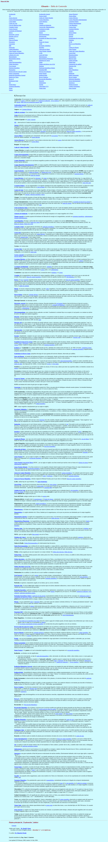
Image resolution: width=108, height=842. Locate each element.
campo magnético (83, 632)
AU (10, 16)
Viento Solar (42, 88)
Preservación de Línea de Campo (18, 71)
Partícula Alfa (72, 66)
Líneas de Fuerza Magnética (16, 53)
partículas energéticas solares (27, 593)
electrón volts (76, 337)
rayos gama (55, 364)
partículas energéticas (48, 226)
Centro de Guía (13, 23)
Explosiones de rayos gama (76, 38)
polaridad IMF (48, 487)
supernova (81, 537)
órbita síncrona (55, 518)
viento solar (33, 252)
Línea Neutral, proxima (15, 51)
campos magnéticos (67, 473)
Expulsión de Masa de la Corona (47, 38)
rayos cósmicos (55, 100)
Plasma (71, 68)
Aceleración (12, 14)
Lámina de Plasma (74, 47)
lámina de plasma (18, 224)
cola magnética (70, 277)
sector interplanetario (68, 615)
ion (22, 280)
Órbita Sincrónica (13, 64)
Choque (41, 23)
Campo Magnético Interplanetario (78, 19)
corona (61, 272)
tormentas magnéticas (78, 216)
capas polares (53, 484)
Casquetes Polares (73, 21)
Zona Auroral (72, 88)
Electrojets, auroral (14, 34)
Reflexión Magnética (74, 79)
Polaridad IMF (43, 70)
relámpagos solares (85, 596)
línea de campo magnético (73, 280)
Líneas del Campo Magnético (77, 51)
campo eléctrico (41, 234)
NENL (11, 60)
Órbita (40, 62)
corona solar (40, 486)
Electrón (71, 34)
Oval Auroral (12, 66)
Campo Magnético (44, 19)
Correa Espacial (13, 29)
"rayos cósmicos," (74, 662)
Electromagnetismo (44, 34)
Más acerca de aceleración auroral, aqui (31, 102)
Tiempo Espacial (73, 84)
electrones (43, 131)
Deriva (11, 32)
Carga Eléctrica (43, 21)
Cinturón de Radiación (45, 25)
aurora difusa (35, 141)
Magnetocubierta (73, 55)
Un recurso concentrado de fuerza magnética (31, 624)
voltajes (81, 260)
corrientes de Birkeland (58, 305)
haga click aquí (87, 182)
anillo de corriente (24, 286)
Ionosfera (41, 47)
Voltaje (11, 90)
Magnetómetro (13, 57)
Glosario (14, 825)
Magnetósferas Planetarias (46, 58)
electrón (26, 280)
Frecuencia (12, 42)
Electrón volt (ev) (13, 36)
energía (18, 102)
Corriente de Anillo (44, 29)
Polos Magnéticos (73, 70)
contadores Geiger (86, 347)
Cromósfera (42, 31)
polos (47, 288)
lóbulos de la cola (46, 172)
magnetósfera (67, 275)
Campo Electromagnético (15, 19)
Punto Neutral (42, 73)
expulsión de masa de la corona (81, 202)
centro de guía (70, 719)
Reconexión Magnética (45, 79)
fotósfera (54, 272)
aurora (23, 100)
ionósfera (49, 266)
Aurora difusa (72, 16)
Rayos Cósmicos (43, 77)
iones (45, 178)
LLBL (41, 53)
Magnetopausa (43, 57)
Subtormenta (42, 82)
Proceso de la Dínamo (45, 71)
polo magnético (84, 577)
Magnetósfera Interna (14, 58)
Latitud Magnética (14, 49)
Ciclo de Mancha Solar (15, 25)
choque (16, 345)
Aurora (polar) (43, 16)
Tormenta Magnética (14, 86)
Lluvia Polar (72, 53)
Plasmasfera (12, 70)
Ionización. (12, 47)
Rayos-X (11, 79)
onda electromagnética (66, 361)
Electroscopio (42, 36)
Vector (10, 88)
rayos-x (49, 364)
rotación (27, 194)
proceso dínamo (18, 256)
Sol (10, 82)
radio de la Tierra (35, 222)
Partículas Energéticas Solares (47, 68)
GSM (40, 44)
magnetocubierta (79, 174)
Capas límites (12, 21)
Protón (70, 71)
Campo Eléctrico (73, 18)
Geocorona (12, 44)
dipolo (87, 521)
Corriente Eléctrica (74, 29)
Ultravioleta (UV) (44, 86)
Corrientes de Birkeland (15, 31)
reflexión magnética (35, 194)
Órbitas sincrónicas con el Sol (47, 64)
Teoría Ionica (12, 84)
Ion (70, 45)
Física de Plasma (13, 40)
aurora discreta (36, 137)
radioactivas (87, 660)
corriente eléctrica (33, 294)
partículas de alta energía (38, 596)
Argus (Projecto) (73, 14)
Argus (16, 115)
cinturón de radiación (44, 100)
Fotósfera (71, 40)
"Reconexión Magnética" (30, 704)
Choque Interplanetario (75, 23)
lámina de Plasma (33, 172)
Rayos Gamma (73, 77)
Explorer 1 (12, 38)
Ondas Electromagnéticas (31, 543)
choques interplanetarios (20, 218)
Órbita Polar (72, 62)
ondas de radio (18, 364)
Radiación (71, 73)
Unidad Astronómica (74, 86)
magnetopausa (38, 499)
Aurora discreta (13, 18)
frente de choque (35, 175)
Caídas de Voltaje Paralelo (46, 18)
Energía (71, 36)
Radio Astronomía (74, 75)
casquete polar (24, 237)
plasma (16, 368)
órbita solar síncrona (58, 552)
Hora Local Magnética (75, 44)
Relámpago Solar (13, 81)
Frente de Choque (44, 42)
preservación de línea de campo (47, 709)
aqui (40, 205)
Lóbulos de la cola (14, 55)
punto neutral (58, 713)
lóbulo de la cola (28, 224)
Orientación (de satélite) (75, 64)
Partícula (41, 66)
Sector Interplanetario (74, 81)
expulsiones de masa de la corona (23, 597)
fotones (53, 591)
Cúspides (71, 31)
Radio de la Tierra (13, 77)
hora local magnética (49, 446)
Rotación (41, 81)
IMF (10, 45)
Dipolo (41, 32)
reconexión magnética (35, 458)
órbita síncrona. (68, 552)
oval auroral (54, 135)
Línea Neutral (72, 49)
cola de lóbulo (41, 187)
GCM (70, 42)
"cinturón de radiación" (62, 662)
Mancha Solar (72, 58)
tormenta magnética (49, 345)
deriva (43, 194)
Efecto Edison (72, 32)
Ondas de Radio (73, 60)
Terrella (41, 84)
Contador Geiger (13, 27)
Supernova (72, 82)
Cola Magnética (73, 25)
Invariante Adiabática (44, 45)
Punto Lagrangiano (14, 73)
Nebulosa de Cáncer (44, 60)
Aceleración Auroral (44, 14)
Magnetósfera (72, 57)
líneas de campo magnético (74, 131)
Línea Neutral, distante (45, 51)
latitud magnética (40, 403)
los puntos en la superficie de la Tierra (29, 621)
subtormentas (88, 216)
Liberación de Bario (44, 49)
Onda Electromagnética (15, 62)
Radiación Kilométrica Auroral (17, 75)
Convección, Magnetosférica (46, 27)
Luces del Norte (43, 55)
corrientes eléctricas (74, 476)
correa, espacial (31, 119)
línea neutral (35, 534)
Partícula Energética (14, 68)
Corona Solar (72, 27)
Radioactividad (43, 75)
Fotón (40, 40)
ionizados (85, 452)
